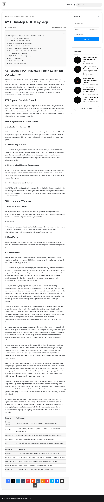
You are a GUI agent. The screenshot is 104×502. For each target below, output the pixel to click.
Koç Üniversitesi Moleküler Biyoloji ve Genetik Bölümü (90, 89)
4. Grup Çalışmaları (20, 63)
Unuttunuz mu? (93, 29)
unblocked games (7, 498)
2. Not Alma (17, 58)
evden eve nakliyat (19, 498)
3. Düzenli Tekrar (19, 61)
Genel (15, 16)
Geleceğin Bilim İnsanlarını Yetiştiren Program (90, 80)
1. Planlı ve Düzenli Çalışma (22, 56)
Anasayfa (9, 16)
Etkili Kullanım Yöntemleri (19, 53)
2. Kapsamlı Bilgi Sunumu (22, 46)
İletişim (69, 5)
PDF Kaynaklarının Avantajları (20, 41)
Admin (85, 61)
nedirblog (28, 498)
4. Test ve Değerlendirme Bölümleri (25, 51)
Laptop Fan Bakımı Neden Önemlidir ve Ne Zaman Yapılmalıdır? (91, 68)
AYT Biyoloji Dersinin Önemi (19, 38)
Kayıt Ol (86, 39)
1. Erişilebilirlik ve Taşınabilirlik (23, 43)
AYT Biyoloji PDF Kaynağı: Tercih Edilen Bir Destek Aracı (26, 36)
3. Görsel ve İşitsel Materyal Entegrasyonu (27, 48)
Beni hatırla (79, 34)
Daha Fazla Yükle (86, 108)
